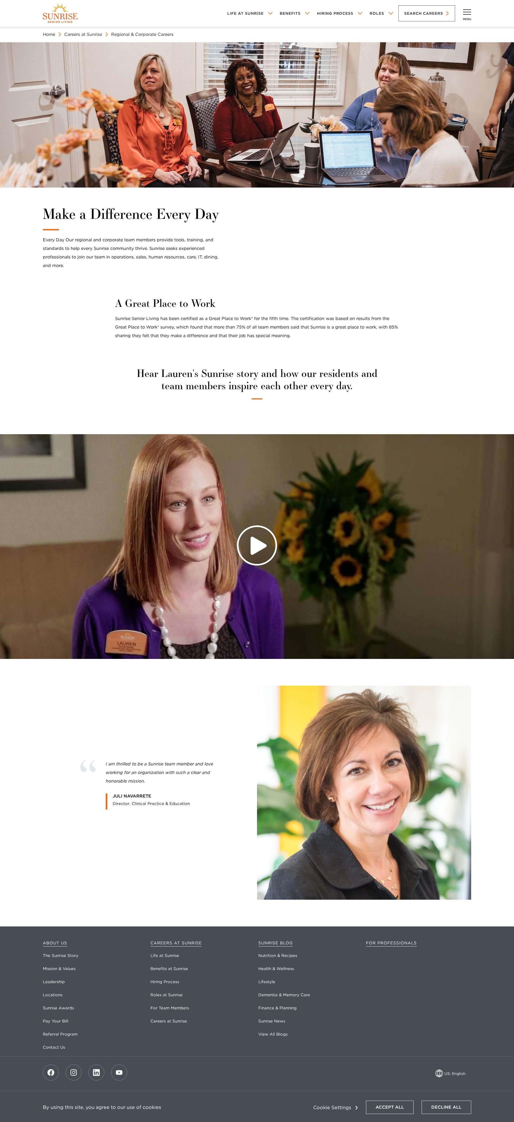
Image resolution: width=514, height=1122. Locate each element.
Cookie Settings (332, 1107)
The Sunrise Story (60, 955)
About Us (55, 943)
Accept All (390, 1107)
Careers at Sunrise (83, 34)
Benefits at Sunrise (169, 968)
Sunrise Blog (275, 943)
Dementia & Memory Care (284, 995)
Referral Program (60, 1034)
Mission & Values (59, 968)
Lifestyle (266, 981)
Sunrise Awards (58, 1008)
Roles (377, 13)
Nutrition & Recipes (277, 955)
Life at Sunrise (164, 955)
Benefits (290, 13)
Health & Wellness (276, 968)
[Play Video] (257, 546)
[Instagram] (74, 1072)
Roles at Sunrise (166, 995)
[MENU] (467, 12)
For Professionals (391, 943)
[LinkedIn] (96, 1072)
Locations (52, 995)
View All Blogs (273, 1034)
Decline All (446, 1107)
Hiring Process (335, 13)
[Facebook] (51, 1072)
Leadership (54, 981)
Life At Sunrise (245, 13)
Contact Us (54, 1047)
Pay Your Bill (55, 1021)
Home (49, 34)
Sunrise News (271, 1021)
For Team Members (169, 1008)
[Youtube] (119, 1072)
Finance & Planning (277, 1008)
